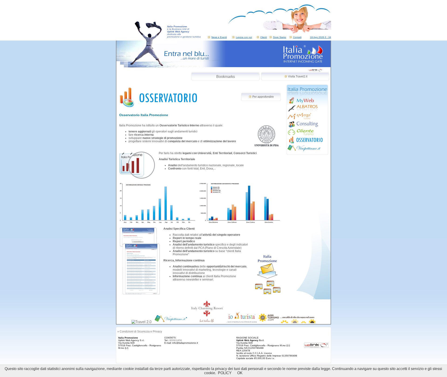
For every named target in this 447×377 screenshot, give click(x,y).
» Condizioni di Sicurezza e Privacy (139, 331)
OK (240, 373)
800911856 (175, 340)
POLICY (225, 373)
